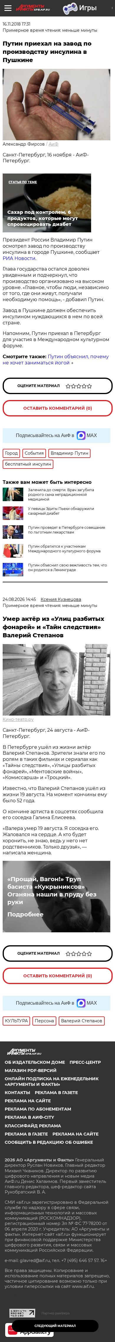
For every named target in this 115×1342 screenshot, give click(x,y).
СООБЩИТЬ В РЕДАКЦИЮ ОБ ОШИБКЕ (49, 1142)
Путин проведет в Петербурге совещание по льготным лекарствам (66, 529)
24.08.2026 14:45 (19, 599)
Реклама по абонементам (38, 1109)
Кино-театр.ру (18, 719)
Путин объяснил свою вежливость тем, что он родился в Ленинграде (67, 567)
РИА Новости (19, 258)
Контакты (17, 1092)
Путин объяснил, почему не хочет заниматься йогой (56, 360)
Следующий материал (55, 1326)
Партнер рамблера (56, 1313)
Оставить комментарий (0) (57, 408)
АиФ (53, 144)
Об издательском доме (35, 1062)
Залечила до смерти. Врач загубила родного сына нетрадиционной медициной (61, 494)
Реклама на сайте (28, 1100)
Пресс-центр (85, 1062)
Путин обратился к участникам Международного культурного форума (64, 548)
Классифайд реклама (33, 1125)
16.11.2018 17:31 (16, 24)
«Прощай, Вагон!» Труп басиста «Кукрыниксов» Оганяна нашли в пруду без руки (51, 891)
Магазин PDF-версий (31, 1070)
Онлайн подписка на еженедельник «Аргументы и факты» (51, 1081)
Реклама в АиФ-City (29, 1117)
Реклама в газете (56, 1092)
